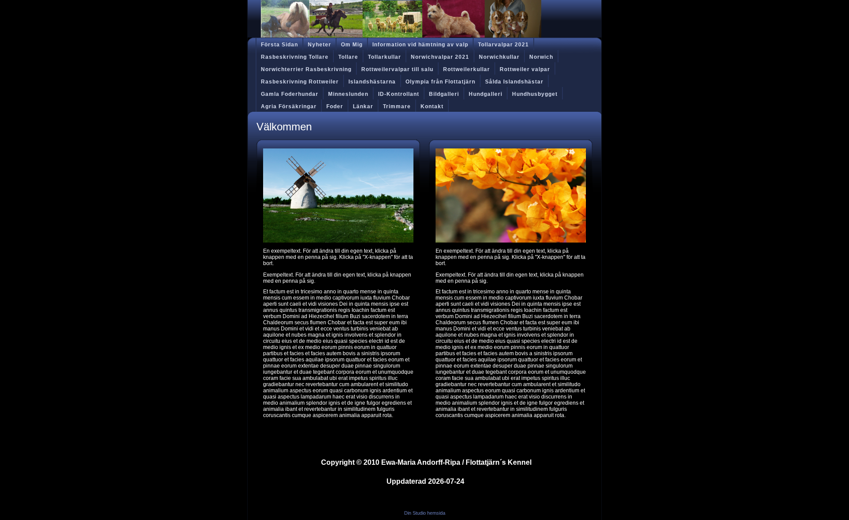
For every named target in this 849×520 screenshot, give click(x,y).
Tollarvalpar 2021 (503, 45)
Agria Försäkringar (289, 106)
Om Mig (352, 45)
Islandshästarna (372, 82)
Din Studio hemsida (424, 513)
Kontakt (432, 106)
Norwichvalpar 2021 (440, 57)
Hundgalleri (485, 94)
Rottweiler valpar (525, 69)
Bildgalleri (444, 94)
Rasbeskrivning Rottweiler (300, 82)
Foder (334, 106)
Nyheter (319, 45)
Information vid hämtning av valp (420, 45)
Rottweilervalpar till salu (397, 69)
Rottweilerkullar (466, 69)
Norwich (541, 57)
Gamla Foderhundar (289, 94)
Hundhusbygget (535, 94)
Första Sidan (279, 45)
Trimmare (397, 106)
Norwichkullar (499, 57)
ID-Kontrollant (398, 94)
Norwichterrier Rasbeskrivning (306, 69)
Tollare (348, 57)
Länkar (363, 106)
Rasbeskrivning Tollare (295, 57)
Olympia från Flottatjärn (440, 82)
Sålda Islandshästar (514, 82)
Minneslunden (348, 94)
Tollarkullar (384, 57)
